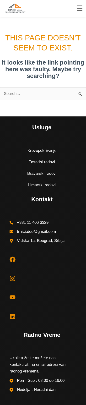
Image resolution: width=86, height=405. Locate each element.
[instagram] (12, 278)
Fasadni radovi (42, 162)
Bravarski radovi (42, 173)
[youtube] (12, 297)
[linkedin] (12, 316)
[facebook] (12, 259)
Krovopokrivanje (41, 150)
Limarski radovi (42, 185)
